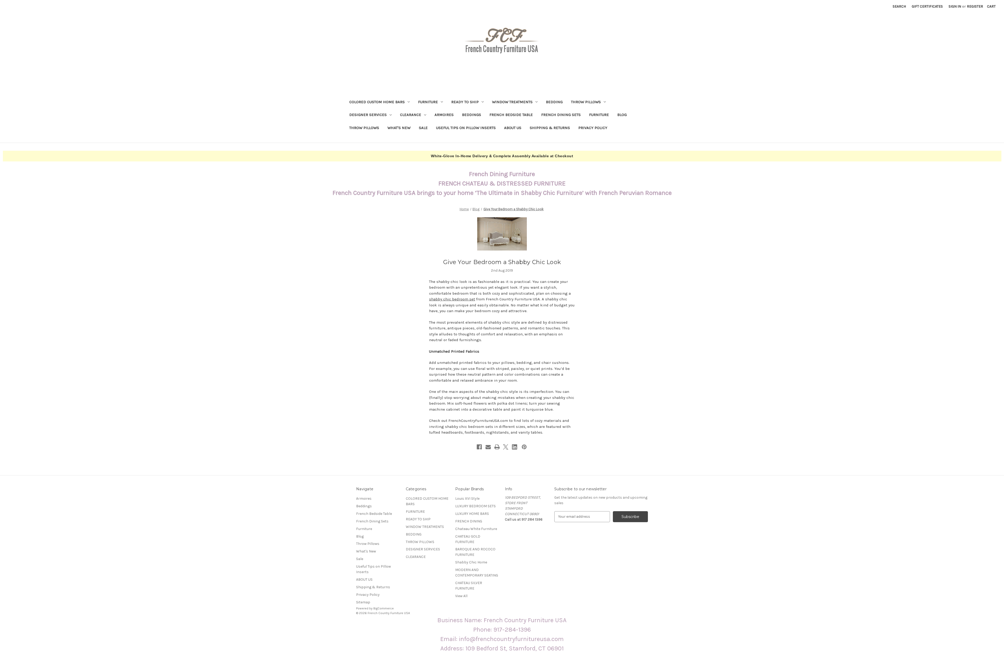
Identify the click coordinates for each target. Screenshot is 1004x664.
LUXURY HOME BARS (472, 513)
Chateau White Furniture (476, 529)
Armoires (444, 114)
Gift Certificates (927, 6)
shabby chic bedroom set (452, 299)
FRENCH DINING (468, 521)
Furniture (599, 114)
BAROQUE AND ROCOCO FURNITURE (475, 552)
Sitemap (363, 602)
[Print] (497, 447)
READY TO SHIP (465, 102)
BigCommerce (383, 608)
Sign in (955, 6)
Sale (423, 127)
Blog (622, 114)
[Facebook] (479, 447)
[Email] (488, 447)
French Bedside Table (511, 114)
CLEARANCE (410, 114)
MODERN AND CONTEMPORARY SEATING (476, 573)
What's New (398, 127)
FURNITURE (428, 102)
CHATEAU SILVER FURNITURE (468, 586)
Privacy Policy (592, 127)
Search (899, 6)
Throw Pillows (364, 127)
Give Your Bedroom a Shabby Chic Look (502, 262)
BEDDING (554, 102)
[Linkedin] (514, 447)
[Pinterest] (524, 447)
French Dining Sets (561, 114)
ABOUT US (512, 127)
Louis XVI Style (467, 498)
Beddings (471, 114)
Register (975, 6)
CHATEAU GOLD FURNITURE (467, 539)
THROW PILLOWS (586, 102)
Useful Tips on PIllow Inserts (466, 127)
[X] (505, 447)
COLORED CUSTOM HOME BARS (377, 102)
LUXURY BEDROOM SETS (475, 506)
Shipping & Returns (550, 127)
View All (461, 596)
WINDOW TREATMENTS (512, 102)
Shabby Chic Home (471, 562)
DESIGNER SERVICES (368, 114)
